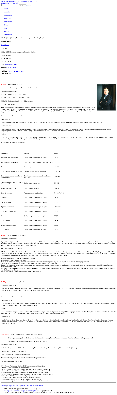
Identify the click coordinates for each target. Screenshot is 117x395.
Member (31, 385)
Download (15, 385)
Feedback (3, 385)
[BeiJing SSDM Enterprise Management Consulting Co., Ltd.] (19, 1)
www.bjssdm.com (11, 67)
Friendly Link (25, 385)
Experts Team (19, 71)
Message (9, 385)
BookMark (10, 3)
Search (36, 385)
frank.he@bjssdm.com (11, 64)
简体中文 (17, 3)
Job (19, 385)
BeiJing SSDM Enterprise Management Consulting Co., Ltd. (21, 391)
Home (10, 71)
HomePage (4, 3)
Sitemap (40, 385)
